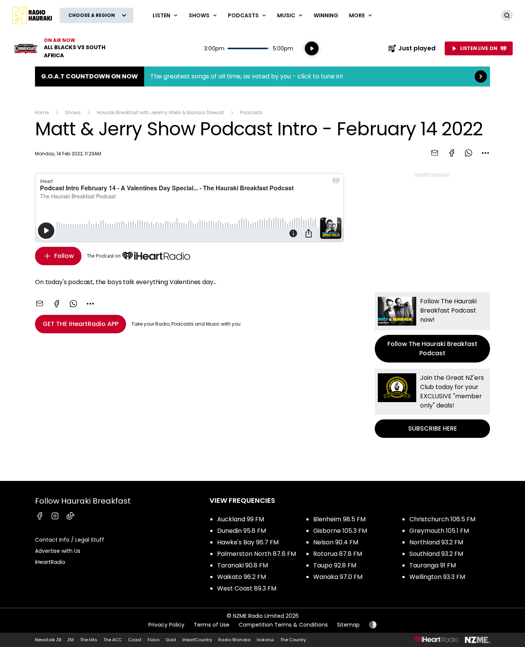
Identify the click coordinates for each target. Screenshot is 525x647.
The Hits (88, 640)
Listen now (61, 48)
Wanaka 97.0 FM (337, 576)
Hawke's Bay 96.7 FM (248, 542)
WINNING (326, 15)
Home (42, 112)
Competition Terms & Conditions (283, 625)
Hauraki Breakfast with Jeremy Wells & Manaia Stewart (160, 112)
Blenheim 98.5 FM (339, 519)
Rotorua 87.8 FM (337, 553)
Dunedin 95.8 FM (241, 530)
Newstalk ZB (48, 640)
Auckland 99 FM (240, 519)
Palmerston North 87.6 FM (256, 553)
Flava (153, 640)
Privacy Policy (166, 625)
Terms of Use (211, 625)
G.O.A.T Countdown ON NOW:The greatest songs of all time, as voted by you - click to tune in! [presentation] (262, 76)
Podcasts (251, 112)
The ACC (112, 640)
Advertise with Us (57, 551)
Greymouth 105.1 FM (439, 530)
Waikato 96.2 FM (241, 576)
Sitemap (348, 625)
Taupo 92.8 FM (334, 565)
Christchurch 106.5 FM (442, 519)
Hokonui (265, 640)
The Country (293, 640)
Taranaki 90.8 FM (242, 565)
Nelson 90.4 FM (335, 542)
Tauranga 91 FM (432, 565)
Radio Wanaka (234, 640)
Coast (134, 640)
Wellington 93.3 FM (437, 576)
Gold (171, 640)
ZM (70, 640)
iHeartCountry (197, 640)
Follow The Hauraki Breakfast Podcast (432, 327)
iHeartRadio (50, 562)
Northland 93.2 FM (436, 542)
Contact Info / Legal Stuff (69, 540)
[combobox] (485, 153)
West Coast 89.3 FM (246, 588)
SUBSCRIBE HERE (432, 403)
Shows (73, 112)
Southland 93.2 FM (436, 553)
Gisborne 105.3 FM (340, 530)
